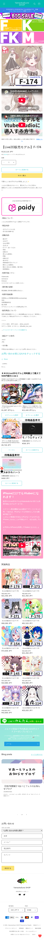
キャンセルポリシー (31, 931)
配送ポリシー (29, 928)
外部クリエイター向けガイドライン (20, 934)
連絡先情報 (38, 928)
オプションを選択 (11, 415)
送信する (8, 868)
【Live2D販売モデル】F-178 (10, 591)
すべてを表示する (36, 754)
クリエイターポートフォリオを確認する (15, 330)
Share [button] (6, 359)
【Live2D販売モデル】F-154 (10, 648)
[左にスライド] (17, 814)
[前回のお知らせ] (4, 10)
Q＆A (33, 934)
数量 (3, 158)
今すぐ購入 (22, 175)
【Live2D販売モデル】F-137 (10, 708)
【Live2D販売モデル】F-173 (30, 591)
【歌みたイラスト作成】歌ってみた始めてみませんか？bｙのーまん (32, 406)
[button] (4, 4)
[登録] (37, 744)
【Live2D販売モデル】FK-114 (31, 708)
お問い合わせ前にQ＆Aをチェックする (21, 353)
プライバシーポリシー (11, 928)
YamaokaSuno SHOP (14, 925)
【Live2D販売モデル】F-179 (30, 648)
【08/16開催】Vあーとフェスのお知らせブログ (22, 787)
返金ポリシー (37, 925)
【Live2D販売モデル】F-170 (30, 620)
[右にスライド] (26, 814)
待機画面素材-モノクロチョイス (31, 441)
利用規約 (21, 928)
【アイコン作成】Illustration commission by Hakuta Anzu (11, 441)
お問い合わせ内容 (6, 827)
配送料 (5, 154)
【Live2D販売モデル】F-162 (30, 678)
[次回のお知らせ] (40, 10)
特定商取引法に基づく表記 (16, 931)
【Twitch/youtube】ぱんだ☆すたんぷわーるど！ (12, 406)
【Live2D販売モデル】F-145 (10, 678)
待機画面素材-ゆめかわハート (10, 476)
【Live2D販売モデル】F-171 (10, 620)
